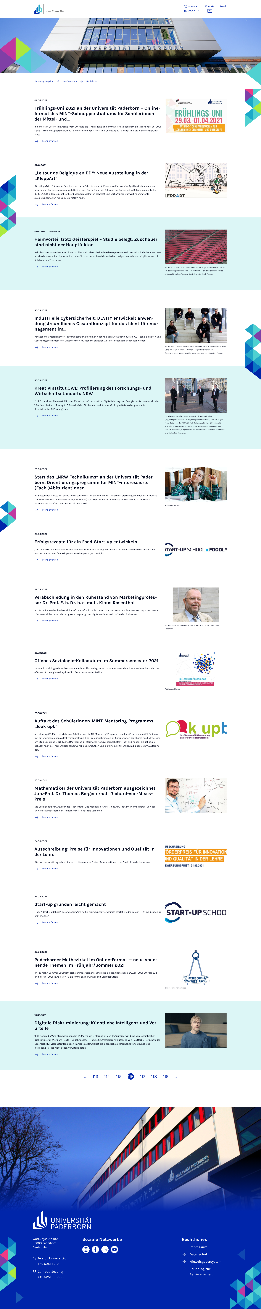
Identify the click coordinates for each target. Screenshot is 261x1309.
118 (154, 1076)
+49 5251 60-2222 (51, 1277)
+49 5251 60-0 (48, 1264)
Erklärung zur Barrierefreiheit (201, 1271)
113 (95, 1076)
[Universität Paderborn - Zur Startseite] (38, 9)
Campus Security (50, 1272)
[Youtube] (114, 1249)
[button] (192, 9)
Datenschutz (199, 1254)
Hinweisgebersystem (206, 1262)
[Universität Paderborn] (130, 1219)
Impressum (198, 1247)
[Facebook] (95, 1249)
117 (142, 1076)
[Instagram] (86, 1249)
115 (119, 1076)
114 (107, 1076)
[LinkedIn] (105, 1249)
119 (166, 1076)
